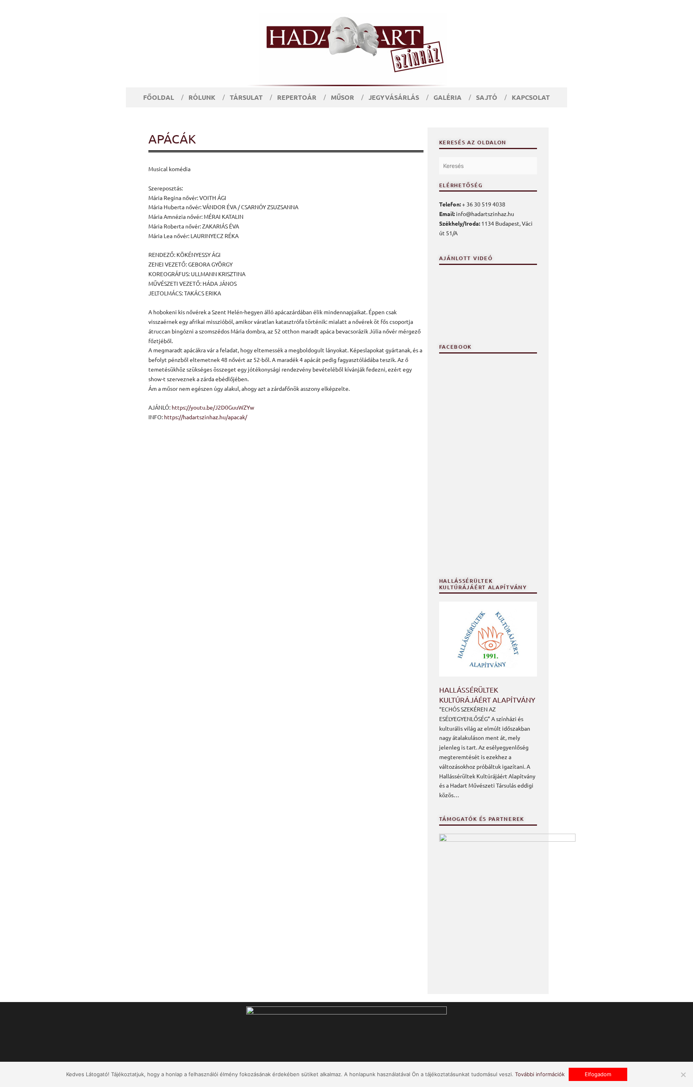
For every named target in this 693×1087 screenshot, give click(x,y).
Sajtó (486, 97)
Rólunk (201, 97)
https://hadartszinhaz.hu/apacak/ (205, 416)
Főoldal (158, 97)
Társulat (246, 97)
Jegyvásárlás (394, 97)
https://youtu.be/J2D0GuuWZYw (213, 407)
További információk (540, 1074)
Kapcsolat (531, 97)
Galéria (448, 97)
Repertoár (296, 97)
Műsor (342, 97)
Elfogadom (598, 1074)
